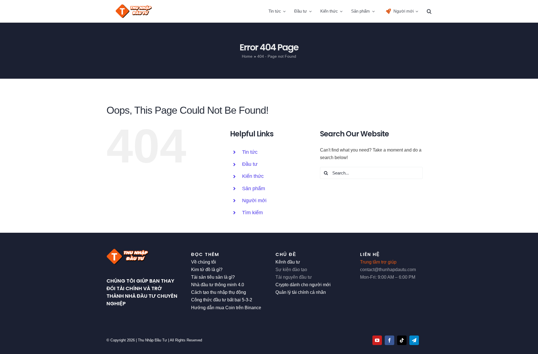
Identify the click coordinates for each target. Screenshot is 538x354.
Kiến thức (253, 176)
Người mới (254, 200)
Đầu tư (250, 164)
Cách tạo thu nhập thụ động (218, 292)
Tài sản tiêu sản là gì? (213, 277)
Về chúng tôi (203, 262)
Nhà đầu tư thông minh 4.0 (217, 284)
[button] (429, 11)
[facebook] (389, 340)
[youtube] (377, 340)
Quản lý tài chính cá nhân (300, 292)
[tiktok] (402, 340)
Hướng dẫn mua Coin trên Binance (226, 307)
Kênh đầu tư (287, 262)
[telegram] (414, 340)
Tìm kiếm (252, 212)
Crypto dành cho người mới (303, 284)
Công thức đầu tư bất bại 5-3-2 (221, 299)
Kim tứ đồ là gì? (206, 269)
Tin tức (250, 152)
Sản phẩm (253, 188)
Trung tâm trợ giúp (378, 262)
